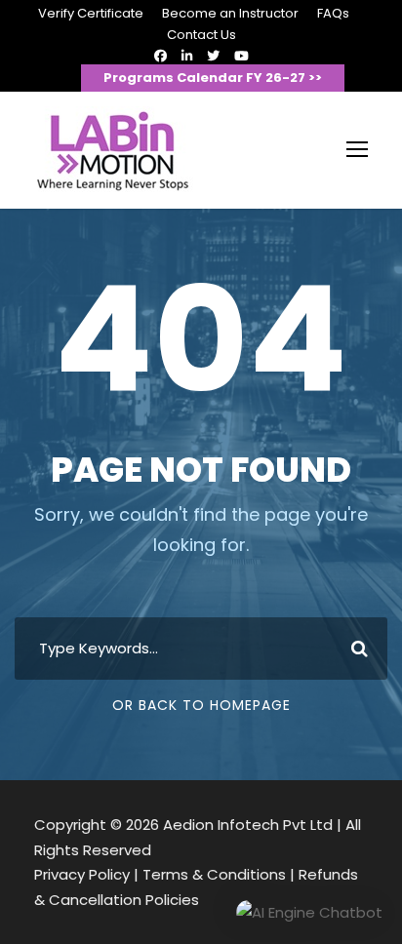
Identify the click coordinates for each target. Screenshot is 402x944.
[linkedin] (186, 56)
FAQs (333, 13)
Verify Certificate (90, 13)
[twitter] (213, 56)
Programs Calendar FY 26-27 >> (212, 77)
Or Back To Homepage (201, 705)
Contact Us (201, 34)
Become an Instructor (230, 13)
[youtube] (241, 56)
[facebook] (160, 56)
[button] (309, 912)
